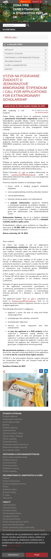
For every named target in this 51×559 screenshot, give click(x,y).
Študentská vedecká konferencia (15, 444)
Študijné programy (10, 427)
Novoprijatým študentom (12, 419)
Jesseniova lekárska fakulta (13, 524)
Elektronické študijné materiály (15, 447)
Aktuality (9, 50)
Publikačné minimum (11, 468)
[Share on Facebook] (41, 371)
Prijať (36, 554)
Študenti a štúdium (14, 53)
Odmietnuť (13, 554)
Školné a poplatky (10, 439)
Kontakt (8, 69)
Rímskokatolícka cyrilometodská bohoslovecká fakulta (24, 530)
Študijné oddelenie (10, 416)
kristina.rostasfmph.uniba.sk (23, 174)
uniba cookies (14, 545)
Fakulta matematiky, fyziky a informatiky (18, 527)
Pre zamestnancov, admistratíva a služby (23, 475)
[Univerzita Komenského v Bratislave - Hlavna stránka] (6, 13)
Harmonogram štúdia (11, 422)
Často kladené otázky (11, 450)
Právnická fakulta (9, 507)
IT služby (6, 495)
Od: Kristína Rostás (41, 112)
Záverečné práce (9, 430)
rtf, (20, 172)
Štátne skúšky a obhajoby (13, 436)
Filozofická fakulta (10, 510)
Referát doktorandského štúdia (15, 457)
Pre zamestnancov (13, 61)
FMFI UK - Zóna (10, 37)
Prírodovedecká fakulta (12, 513)
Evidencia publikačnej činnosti (14, 484)
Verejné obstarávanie (11, 481)
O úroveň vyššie (14, 44)
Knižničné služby (9, 492)
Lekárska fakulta (9, 505)
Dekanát (6, 478)
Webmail (24, 1)
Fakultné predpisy (10, 489)
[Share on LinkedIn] (46, 371)
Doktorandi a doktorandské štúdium (22, 57)
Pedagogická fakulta (11, 516)
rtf (28, 298)
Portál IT (35, 1)
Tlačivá (5, 486)
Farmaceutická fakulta (11, 519)
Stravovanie (7, 498)
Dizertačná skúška (10, 465)
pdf (23, 172)
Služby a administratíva (16, 65)
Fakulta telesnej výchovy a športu (16, 521)
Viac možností (8, 549)
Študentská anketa (10, 441)
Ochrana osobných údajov (13, 433)
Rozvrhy (6, 425)
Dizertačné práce (9, 462)
